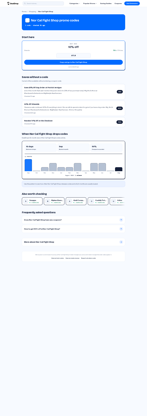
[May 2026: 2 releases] (94, 167)
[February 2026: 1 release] (69, 169)
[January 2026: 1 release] (61, 169)
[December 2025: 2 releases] (53, 167)
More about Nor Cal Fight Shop (73, 242)
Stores (24, 11)
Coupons (118, 3)
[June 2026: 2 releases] (102, 167)
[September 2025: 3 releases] (28, 165)
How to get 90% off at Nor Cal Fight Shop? (73, 229)
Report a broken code (88, 258)
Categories (73, 3)
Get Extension (132, 3)
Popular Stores (89, 3)
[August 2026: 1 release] (118, 169)
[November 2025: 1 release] (44, 169)
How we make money (72, 258)
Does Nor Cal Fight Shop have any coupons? (73, 220)
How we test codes (57, 258)
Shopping (32, 11)
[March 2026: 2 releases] (77, 167)
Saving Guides (105, 3)
